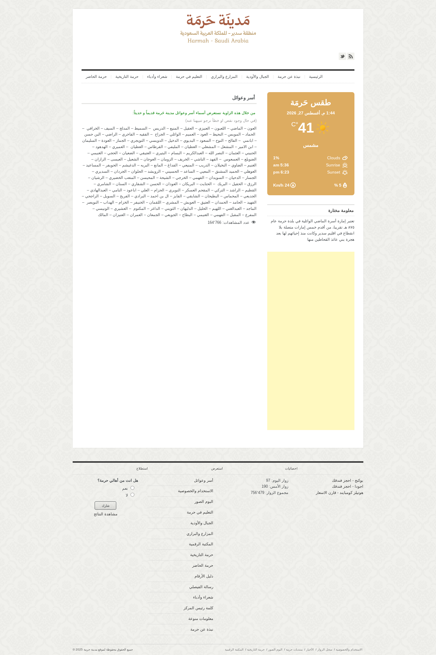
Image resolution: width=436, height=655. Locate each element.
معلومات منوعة (200, 618)
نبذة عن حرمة (289, 76)
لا (127, 495)
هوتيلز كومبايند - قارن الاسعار (339, 492)
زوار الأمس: (278, 486)
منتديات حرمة (294, 649)
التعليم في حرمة (189, 76)
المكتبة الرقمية (201, 544)
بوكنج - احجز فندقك (347, 480)
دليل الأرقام (204, 576)
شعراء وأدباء (157, 76)
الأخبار (310, 649)
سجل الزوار (324, 649)
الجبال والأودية (257, 76)
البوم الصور (204, 501)
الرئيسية (316, 76)
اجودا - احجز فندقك (347, 486)
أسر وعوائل (203, 480)
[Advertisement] (310, 341)
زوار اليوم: (279, 480)
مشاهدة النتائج (105, 514)
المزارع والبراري (224, 76)
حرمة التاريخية (127, 76)
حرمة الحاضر (96, 76)
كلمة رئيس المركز (198, 608)
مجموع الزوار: (276, 492)
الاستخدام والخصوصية (195, 491)
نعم (125, 488)
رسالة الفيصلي (201, 587)
